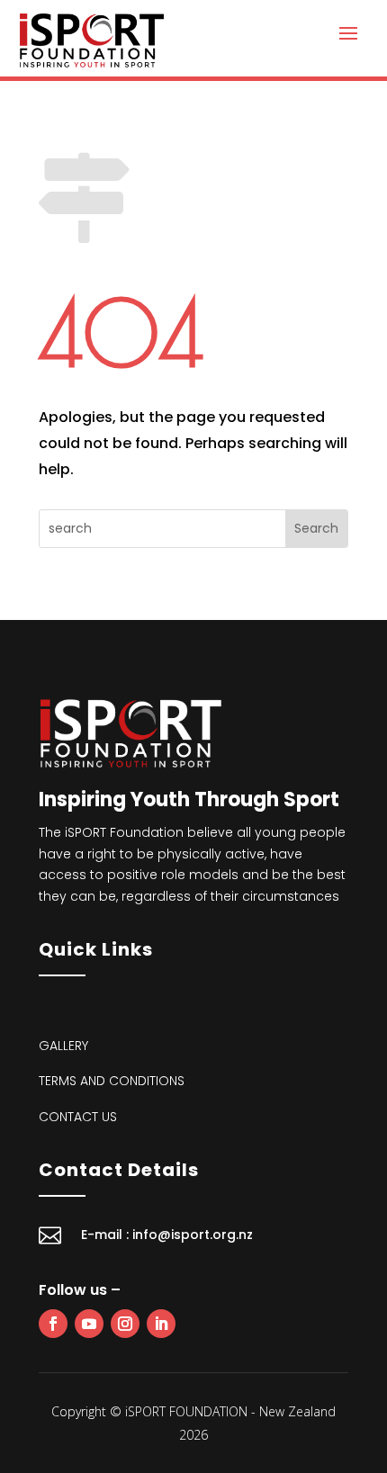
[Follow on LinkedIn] (161, 1323)
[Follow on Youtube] (89, 1323)
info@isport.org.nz (192, 1235)
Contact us (78, 1117)
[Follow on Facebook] (53, 1323)
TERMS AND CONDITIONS (111, 1081)
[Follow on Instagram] (125, 1323)
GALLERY (63, 1046)
